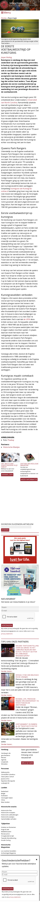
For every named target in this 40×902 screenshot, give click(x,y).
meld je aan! (27, 763)
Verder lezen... (7, 671)
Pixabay (11, 440)
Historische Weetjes (11, 447)
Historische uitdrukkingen (9, 815)
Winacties (4, 764)
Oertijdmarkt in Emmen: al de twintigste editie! (26, 725)
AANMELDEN (7, 474)
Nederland (4, 791)
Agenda (3, 760)
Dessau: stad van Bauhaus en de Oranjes (27, 676)
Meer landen (5, 802)
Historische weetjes (7, 817)
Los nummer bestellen (8, 851)
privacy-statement (6, 634)
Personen (5, 768)
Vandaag (4, 749)
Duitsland (4, 796)
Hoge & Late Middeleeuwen (6, 830)
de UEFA (26, 319)
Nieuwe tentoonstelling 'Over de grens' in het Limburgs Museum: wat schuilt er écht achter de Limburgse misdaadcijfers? (27, 651)
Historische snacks (9, 807)
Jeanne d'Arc (5, 779)
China (3, 800)
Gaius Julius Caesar (7, 777)
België (3, 793)
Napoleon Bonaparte (8, 781)
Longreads (4, 762)
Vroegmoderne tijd (7, 836)
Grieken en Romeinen (8, 827)
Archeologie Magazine (8, 853)
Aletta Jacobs (5, 772)
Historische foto (6, 810)
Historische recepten (8, 813)
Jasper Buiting (6, 57)
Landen (4, 788)
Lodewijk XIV (5, 783)
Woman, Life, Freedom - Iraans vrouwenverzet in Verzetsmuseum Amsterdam (27, 702)
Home (3, 18)
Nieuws (3, 757)
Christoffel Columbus (8, 774)
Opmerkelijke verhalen (8, 819)
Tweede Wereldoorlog (8, 838)
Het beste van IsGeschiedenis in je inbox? (9, 465)
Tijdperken (5, 823)
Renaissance (5, 834)
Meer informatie (29, 479)
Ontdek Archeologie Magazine (29, 464)
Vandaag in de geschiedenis (6, 754)
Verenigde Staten (7, 798)
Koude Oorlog (5, 840)
